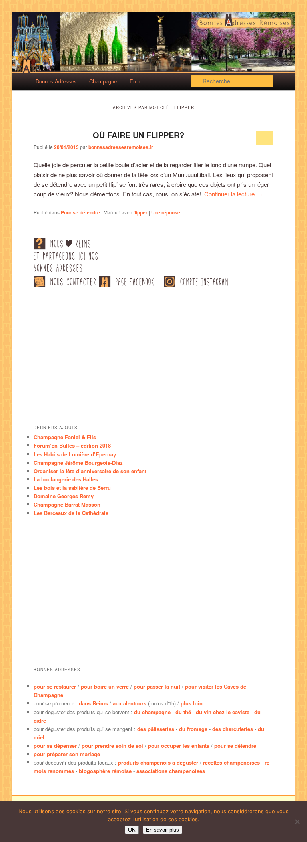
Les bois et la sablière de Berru (72, 487)
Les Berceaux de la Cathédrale (71, 513)
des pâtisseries (155, 729)
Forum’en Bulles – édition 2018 (72, 445)
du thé (183, 712)
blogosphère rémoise (105, 771)
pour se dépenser (55, 745)
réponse (165, 212)
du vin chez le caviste (222, 712)
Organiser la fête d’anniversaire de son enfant (90, 471)
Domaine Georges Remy (64, 496)
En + (135, 81)
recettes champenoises (231, 762)
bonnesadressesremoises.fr (120, 147)
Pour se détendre (80, 212)
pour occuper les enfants (178, 745)
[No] (297, 822)
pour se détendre (235, 745)
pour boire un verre (105, 686)
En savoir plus (162, 830)
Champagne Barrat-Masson (67, 504)
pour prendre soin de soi (112, 745)
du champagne (152, 712)
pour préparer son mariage (67, 754)
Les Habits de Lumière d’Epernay (75, 454)
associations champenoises (170, 771)
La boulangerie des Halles (66, 479)
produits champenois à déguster (158, 762)
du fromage (193, 729)
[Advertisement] (153, 356)
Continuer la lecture (233, 194)
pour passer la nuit (157, 686)
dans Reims (93, 703)
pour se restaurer (55, 686)
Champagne (103, 81)
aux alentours (129, 703)
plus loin (192, 703)
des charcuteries (232, 729)
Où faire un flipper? (138, 135)
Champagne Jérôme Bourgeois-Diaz (78, 462)
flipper (140, 212)
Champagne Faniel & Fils (65, 437)
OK (132, 830)
